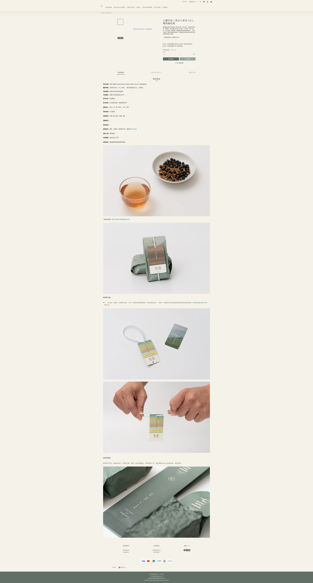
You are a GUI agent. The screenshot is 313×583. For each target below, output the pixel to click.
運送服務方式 (126, 550)
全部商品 (103, 12)
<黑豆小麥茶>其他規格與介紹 (120, 219)
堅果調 (134, 129)
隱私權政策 (156, 552)
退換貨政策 (126, 552)
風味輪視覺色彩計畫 (199, 302)
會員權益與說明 (156, 550)
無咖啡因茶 (109, 12)
